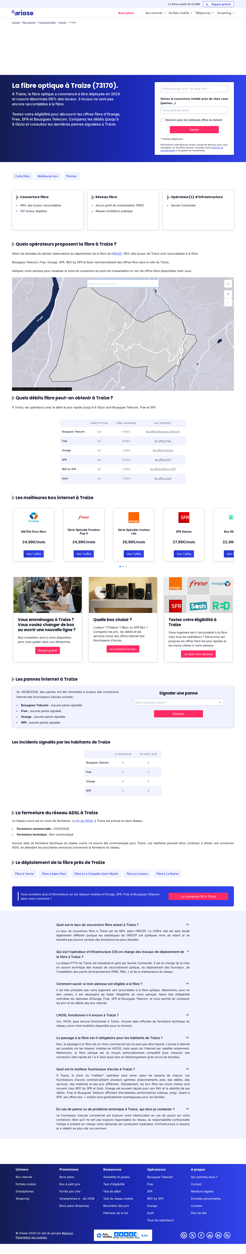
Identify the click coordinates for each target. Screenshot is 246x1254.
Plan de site (199, 1213)
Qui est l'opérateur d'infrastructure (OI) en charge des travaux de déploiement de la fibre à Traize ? (120, 954)
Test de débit (112, 1191)
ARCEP (117, 253)
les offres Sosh (162, 478)
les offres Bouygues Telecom (163, 431)
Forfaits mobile (26, 1184)
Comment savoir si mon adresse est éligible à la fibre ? (99, 984)
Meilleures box (48, 176)
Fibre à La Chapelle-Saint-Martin (96, 873)
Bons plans (66, 1177)
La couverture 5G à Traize (198, 896)
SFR (149, 1191)
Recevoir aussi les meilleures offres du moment (194, 119)
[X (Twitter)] (192, 1235)
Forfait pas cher (70, 1191)
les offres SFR (163, 459)
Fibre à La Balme (167, 873)
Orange (152, 1206)
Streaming (22, 1198)
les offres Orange (163, 450)
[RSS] (227, 1235)
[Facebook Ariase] (201, 1235)
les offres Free (163, 440)
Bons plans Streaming (74, 1206)
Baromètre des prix (116, 1206)
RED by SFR (155, 1198)
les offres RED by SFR (163, 469)
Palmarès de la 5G (115, 1213)
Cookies (196, 1206)
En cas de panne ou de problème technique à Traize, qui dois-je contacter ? (115, 1109)
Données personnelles (206, 1198)
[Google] (184, 1235)
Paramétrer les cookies (31, 1237)
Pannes (71, 176)
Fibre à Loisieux (137, 873)
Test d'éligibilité (113, 1184)
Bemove (67, 1233)
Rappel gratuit (47, 650)
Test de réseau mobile (118, 1198)
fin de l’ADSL (84, 821)
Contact (196, 1184)
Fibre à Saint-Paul (54, 873)
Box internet (24, 1177)
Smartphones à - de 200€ (77, 1198)
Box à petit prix (69, 1184)
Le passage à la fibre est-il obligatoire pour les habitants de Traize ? (109, 1038)
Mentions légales (202, 1191)
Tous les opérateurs (160, 1220)
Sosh (150, 1213)
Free (150, 1184)
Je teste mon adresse (198, 654)
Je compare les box (123, 649)
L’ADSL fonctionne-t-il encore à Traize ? (87, 1015)
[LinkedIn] (218, 1235)
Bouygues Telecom (160, 1177)
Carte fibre (22, 176)
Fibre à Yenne (24, 873)
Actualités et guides (116, 1177)
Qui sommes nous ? (204, 1177)
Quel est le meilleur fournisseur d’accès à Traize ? (95, 1069)
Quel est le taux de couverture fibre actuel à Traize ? (97, 925)
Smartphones (24, 1191)
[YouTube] (210, 1235)
